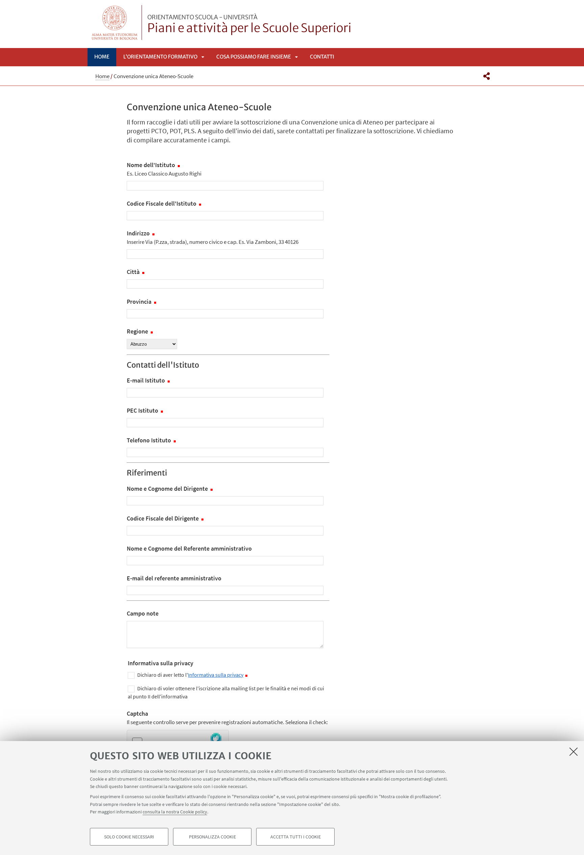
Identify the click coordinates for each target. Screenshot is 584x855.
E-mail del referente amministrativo (174, 578)
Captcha (227, 718)
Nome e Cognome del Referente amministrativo (189, 548)
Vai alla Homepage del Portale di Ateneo (115, 22)
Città (134, 272)
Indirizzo (212, 237)
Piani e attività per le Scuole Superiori (249, 25)
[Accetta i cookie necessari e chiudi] (573, 751)
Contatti (322, 56)
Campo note (143, 613)
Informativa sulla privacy (215, 674)
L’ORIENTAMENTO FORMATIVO (160, 56)
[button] (486, 76)
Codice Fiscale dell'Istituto (162, 203)
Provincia (140, 301)
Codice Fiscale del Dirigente (163, 518)
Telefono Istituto (149, 440)
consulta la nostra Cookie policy (175, 812)
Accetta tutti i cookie (295, 837)
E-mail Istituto (146, 380)
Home (102, 56)
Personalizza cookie (212, 837)
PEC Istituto (143, 410)
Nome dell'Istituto (164, 169)
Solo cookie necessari (129, 837)
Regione (138, 331)
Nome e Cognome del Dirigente (168, 488)
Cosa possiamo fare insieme (253, 56)
